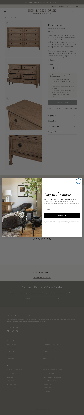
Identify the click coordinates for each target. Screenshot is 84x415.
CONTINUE (62, 216)
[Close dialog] (78, 181)
